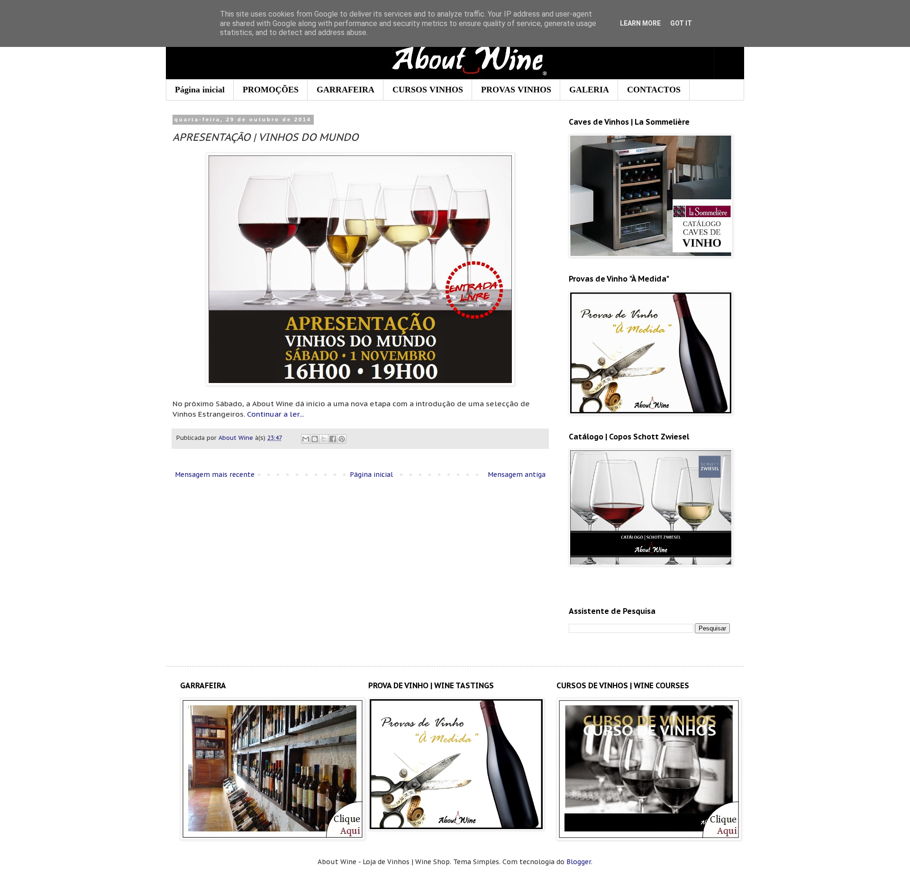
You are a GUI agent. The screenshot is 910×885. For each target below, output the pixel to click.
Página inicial (200, 89)
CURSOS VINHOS (427, 89)
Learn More (640, 23)
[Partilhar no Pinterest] (341, 439)
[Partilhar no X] (323, 439)
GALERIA (589, 89)
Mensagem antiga (517, 474)
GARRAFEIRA (345, 89)
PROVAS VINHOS (516, 89)
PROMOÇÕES (271, 89)
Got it (681, 23)
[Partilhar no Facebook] (332, 439)
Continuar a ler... (275, 414)
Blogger (578, 862)
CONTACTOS (654, 89)
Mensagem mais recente (215, 474)
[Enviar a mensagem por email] (305, 439)
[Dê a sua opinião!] (314, 439)
